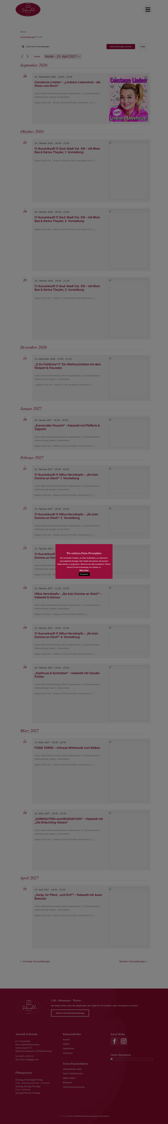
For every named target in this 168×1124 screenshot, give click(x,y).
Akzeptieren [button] (84, 574)
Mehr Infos (84, 570)
